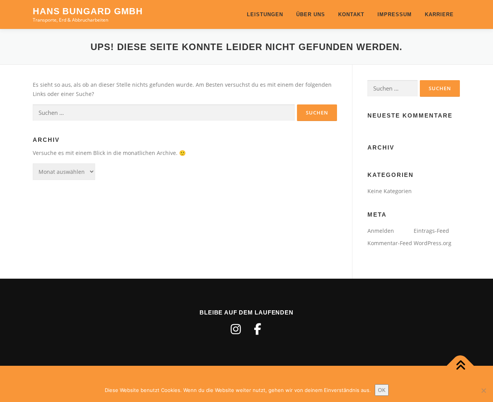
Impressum (394, 14)
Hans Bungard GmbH (88, 11)
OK (382, 390)
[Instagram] (235, 329)
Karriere (439, 14)
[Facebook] (257, 329)
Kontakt (351, 14)
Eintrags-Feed (431, 230)
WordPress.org (432, 243)
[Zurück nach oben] (460, 366)
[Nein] (483, 390)
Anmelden (380, 230)
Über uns (310, 14)
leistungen (265, 14)
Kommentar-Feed (389, 243)
